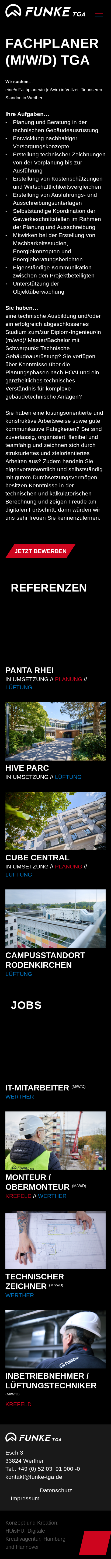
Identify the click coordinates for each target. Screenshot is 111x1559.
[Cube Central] (55, 835)
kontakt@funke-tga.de (33, 1477)
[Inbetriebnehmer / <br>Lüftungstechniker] (55, 1359)
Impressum (25, 1498)
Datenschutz (56, 1490)
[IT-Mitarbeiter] (55, 1061)
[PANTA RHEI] (55, 647)
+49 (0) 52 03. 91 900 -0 (49, 1469)
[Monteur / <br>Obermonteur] (55, 1155)
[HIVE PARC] (55, 741)
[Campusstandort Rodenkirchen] (55, 933)
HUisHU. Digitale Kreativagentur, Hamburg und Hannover (35, 1539)
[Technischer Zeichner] (55, 1255)
